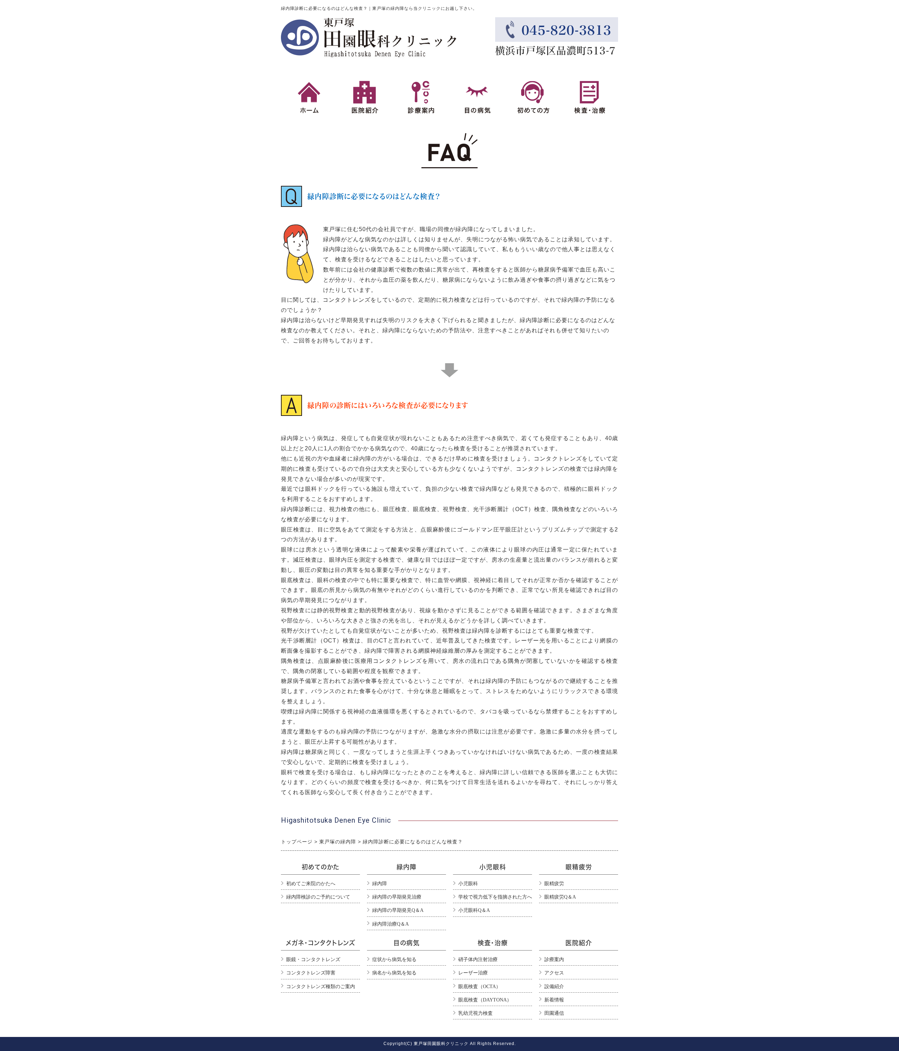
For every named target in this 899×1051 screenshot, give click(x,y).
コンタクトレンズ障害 (310, 972)
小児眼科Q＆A (474, 910)
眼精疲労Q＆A (560, 897)
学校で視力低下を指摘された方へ (495, 897)
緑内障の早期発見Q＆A (398, 910)
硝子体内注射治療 (478, 959)
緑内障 (379, 883)
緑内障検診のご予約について (318, 897)
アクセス (554, 972)
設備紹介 (554, 986)
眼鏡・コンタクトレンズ (313, 959)
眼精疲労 (554, 883)
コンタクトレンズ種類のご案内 (320, 986)
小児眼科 (468, 883)
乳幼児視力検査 (475, 1013)
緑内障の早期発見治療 (396, 897)
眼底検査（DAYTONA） (485, 1000)
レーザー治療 (473, 972)
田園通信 (554, 1013)
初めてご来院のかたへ (310, 883)
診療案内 (554, 959)
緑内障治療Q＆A (390, 924)
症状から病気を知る (394, 959)
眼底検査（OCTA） (479, 986)
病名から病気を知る (394, 972)
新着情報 (554, 1000)
